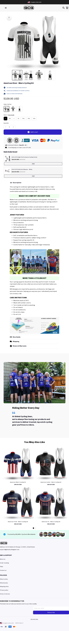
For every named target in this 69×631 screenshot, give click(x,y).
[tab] (33, 528)
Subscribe (51, 612)
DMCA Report (19, 623)
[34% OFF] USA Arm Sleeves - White (22, 169)
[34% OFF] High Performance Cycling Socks (24, 157)
